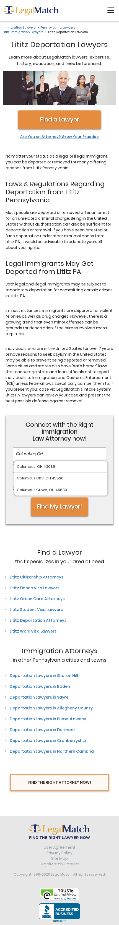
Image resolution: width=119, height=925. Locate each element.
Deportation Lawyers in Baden (40, 686)
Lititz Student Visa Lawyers (36, 609)
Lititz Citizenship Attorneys (36, 577)
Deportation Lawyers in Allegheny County (51, 708)
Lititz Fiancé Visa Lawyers (35, 588)
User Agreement (60, 847)
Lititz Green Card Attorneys (37, 598)
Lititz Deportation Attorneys (38, 620)
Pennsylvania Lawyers (57, 27)
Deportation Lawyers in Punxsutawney (48, 719)
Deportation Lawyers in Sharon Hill (44, 675)
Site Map (59, 858)
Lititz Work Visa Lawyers (33, 631)
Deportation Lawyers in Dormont (42, 729)
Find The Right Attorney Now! (59, 782)
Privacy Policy (59, 853)
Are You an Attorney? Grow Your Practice (59, 136)
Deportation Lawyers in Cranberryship (48, 740)
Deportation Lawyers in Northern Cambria (52, 751)
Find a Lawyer (59, 119)
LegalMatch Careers (59, 864)
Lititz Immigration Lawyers (23, 32)
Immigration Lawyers (19, 27)
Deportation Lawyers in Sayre (39, 697)
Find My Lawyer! (59, 506)
